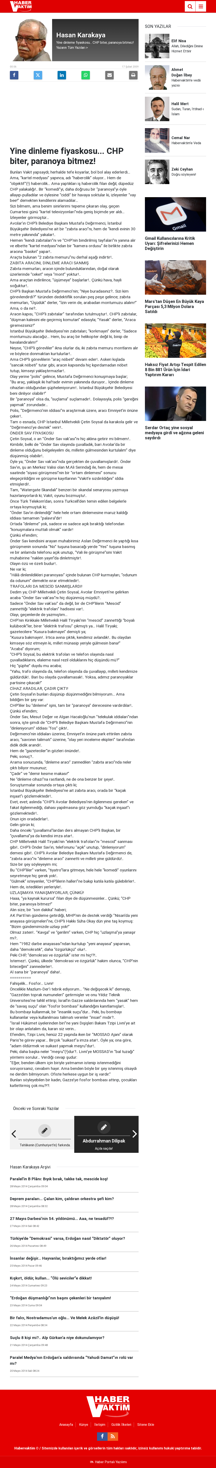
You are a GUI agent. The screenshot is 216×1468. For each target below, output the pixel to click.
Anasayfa (66, 1425)
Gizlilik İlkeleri (121, 1425)
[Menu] (201, 6)
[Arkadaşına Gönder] (109, 75)
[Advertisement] (74, 114)
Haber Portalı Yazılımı (111, 1462)
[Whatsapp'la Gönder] (85, 75)
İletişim (99, 1425)
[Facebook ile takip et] (102, 1436)
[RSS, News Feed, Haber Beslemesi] (113, 1436)
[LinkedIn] (62, 75)
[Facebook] (14, 75)
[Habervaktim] (21, 6)
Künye (83, 1425)
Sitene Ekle (145, 1425)
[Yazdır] (133, 75)
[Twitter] (38, 75)
